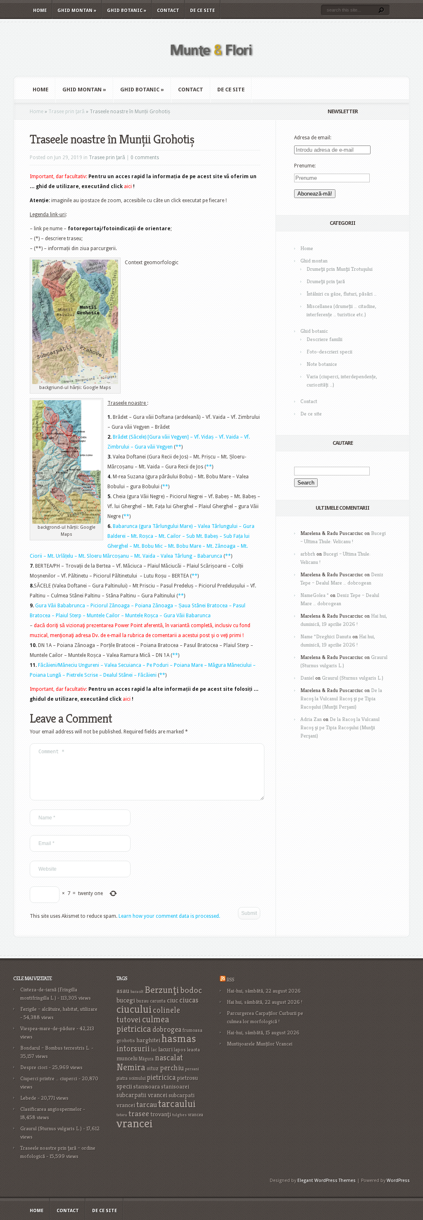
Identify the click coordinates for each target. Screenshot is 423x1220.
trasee (138, 1113)
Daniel (307, 677)
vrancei (134, 1123)
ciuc (172, 1000)
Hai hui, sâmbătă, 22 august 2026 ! (264, 1001)
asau (122, 990)
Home (40, 10)
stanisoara (146, 1086)
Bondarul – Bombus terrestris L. (55, 1047)
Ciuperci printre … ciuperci (48, 1078)
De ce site (202, 10)
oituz (153, 1068)
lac (154, 1050)
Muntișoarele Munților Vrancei (259, 1043)
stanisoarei (175, 1086)
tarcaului (177, 1103)
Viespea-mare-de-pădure (47, 1028)
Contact (168, 10)
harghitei (148, 1040)
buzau (142, 1001)
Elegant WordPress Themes (326, 1180)
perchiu (172, 1067)
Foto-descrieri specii (329, 351)
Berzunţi (162, 990)
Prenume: (305, 166)
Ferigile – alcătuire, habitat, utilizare (58, 1008)
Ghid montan (76, 10)
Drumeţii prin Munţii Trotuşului (340, 268)
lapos (180, 1049)
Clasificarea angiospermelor (51, 1109)
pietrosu (187, 1078)
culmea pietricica (142, 1024)
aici (128, 186)
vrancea (195, 1114)
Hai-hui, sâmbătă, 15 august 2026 (263, 1032)
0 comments (145, 157)
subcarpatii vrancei (141, 1095)
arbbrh (307, 553)
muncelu (127, 1058)
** (178, 447)
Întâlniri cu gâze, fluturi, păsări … (342, 293)
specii (124, 1086)
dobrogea (166, 1029)
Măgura (146, 1059)
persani (192, 1069)
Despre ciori (34, 1067)
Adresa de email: (312, 138)
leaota (193, 1049)
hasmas (179, 1038)
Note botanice (322, 364)
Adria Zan (311, 719)
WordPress (398, 1180)
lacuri (165, 1049)
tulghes (179, 1114)
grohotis (125, 1040)
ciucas (188, 1000)
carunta (158, 1001)
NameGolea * (314, 595)
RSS (230, 979)
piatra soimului (131, 1078)
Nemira (130, 1067)
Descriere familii (324, 339)
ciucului (134, 1009)
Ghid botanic (126, 10)
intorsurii (133, 1048)
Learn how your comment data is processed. (169, 916)
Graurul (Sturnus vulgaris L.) (352, 677)
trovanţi (160, 1114)
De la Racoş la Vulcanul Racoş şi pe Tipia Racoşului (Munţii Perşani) (341, 698)
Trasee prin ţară (66, 112)
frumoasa (192, 1030)
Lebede (28, 1097)
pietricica (161, 1077)
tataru (121, 1114)
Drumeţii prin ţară (326, 281)
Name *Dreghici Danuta (325, 636)
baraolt (137, 991)
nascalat (169, 1058)
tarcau (146, 1104)
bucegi (125, 1000)
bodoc (191, 990)
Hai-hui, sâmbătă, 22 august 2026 (264, 990)
